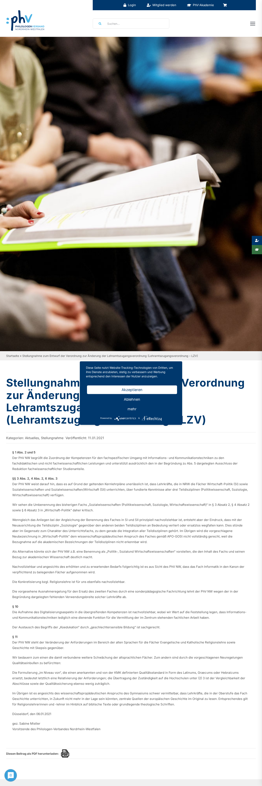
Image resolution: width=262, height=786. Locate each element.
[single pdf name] (64, 753)
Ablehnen (132, 399)
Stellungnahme (52, 438)
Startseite (12, 356)
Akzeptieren (132, 389)
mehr (132, 409)
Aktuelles (32, 438)
